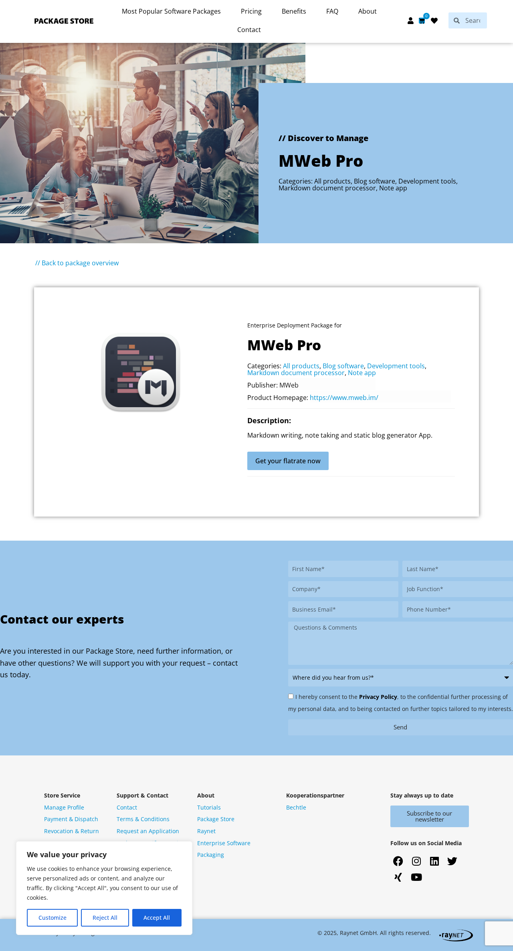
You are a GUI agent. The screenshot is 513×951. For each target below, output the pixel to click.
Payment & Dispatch (71, 819)
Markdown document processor (327, 188)
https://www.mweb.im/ (344, 397)
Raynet (206, 831)
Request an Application (148, 831)
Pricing (251, 11)
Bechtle (296, 807)
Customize (52, 917)
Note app (393, 188)
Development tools (427, 181)
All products (332, 181)
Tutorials (209, 807)
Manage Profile (64, 807)
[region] (104, 888)
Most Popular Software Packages (171, 11)
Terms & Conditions (143, 819)
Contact (249, 29)
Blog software (374, 181)
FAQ (332, 11)
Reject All (105, 917)
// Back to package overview (77, 262)
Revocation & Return (71, 831)
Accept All (156, 917)
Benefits (294, 11)
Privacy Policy (378, 697)
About (367, 11)
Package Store (215, 819)
